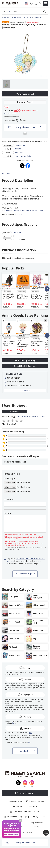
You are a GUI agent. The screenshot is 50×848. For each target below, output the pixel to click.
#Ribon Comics (7, 173)
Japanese (18, 214)
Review (7, 512)
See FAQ (24, 750)
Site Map (36, 826)
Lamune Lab (20, 145)
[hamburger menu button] (45, 3)
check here (41, 687)
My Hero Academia (15, 381)
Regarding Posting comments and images (31, 416)
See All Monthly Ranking (24, 365)
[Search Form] (40, 3)
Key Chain (19, 152)
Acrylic (18, 148)
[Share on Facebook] (27, 165)
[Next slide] (47, 288)
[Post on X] (22, 165)
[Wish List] (31, 3)
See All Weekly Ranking (24, 360)
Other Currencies (10, 114)
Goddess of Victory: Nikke (19, 385)
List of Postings (14, 412)
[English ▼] (26, 3)
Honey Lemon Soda (23, 156)
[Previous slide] (2, 288)
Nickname (9, 499)
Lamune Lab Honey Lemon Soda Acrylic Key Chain (23, 210)
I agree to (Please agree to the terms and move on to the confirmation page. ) (26, 561)
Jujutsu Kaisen (13, 377)
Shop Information (37, 823)
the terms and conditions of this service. (26, 559)
